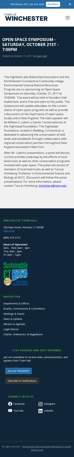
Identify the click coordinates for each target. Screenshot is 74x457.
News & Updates (12, 319)
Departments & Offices (16, 303)
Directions (9, 230)
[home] (26, 17)
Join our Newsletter (18, 370)
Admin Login (37, 450)
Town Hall (41, 56)
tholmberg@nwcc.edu (52, 186)
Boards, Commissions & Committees (24, 308)
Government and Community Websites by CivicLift (46, 446)
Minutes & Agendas (14, 324)
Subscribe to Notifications (22, 380)
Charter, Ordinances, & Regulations (23, 334)
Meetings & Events (13, 313)
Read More (53, 4)
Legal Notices (11, 329)
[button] (67, 18)
